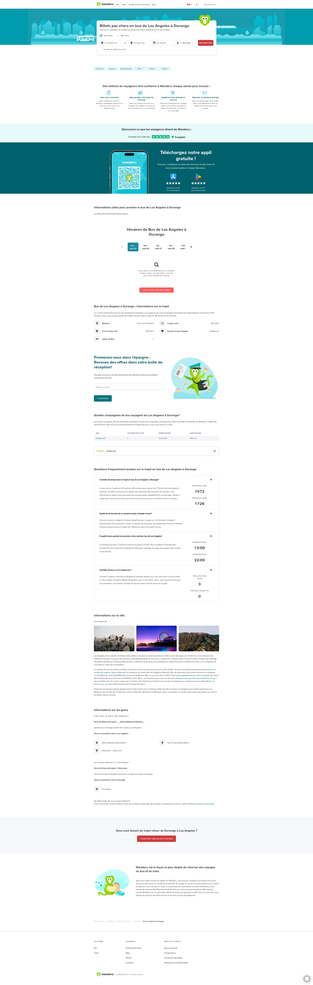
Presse (128, 958)
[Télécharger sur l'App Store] (173, 177)
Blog (153, 4)
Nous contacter (170, 948)
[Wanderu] (105, 4)
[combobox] (110, 43)
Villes (152, 69)
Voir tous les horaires (156, 290)
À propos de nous (133, 948)
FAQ (139, 69)
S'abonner (103, 398)
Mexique (111, 921)
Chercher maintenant (205, 804)
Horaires (99, 69)
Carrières (130, 963)
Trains (124, 4)
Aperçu (112, 69)
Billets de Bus (99, 921)
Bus (117, 4)
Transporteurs (126, 69)
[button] (189, 4)
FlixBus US (100, 438)
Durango (136, 921)
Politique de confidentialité (176, 963)
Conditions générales (173, 958)
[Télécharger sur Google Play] (198, 177)
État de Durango (123, 921)
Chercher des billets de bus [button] (156, 839)
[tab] (108, 37)
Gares (164, 69)
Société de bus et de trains (139, 4)
